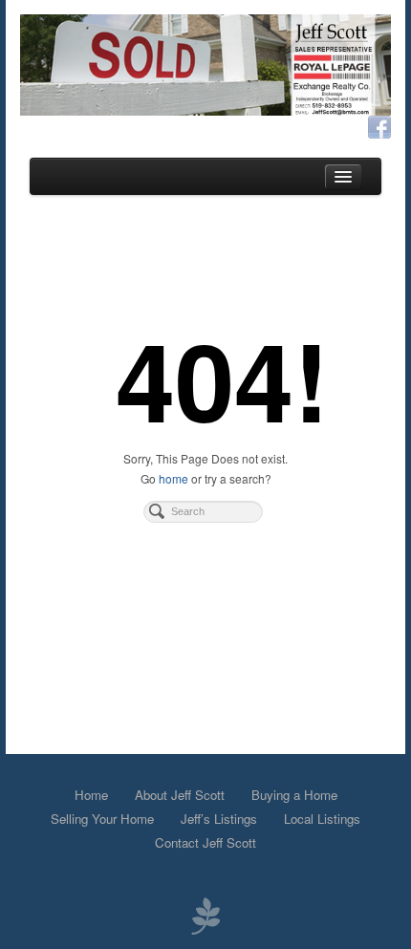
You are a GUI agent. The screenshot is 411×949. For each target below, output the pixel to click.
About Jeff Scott (180, 795)
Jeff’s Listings (219, 818)
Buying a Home (294, 795)
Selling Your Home (102, 818)
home (173, 478)
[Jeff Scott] (205, 65)
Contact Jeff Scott (205, 842)
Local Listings (322, 818)
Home (91, 795)
